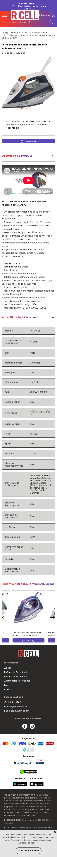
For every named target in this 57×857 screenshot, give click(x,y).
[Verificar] (28, 773)
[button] (24, 8)
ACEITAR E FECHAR (28, 850)
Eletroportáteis (19, 32)
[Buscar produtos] (51, 22)
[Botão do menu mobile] (4, 15)
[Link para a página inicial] (5, 32)
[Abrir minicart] (53, 15)
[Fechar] (55, 832)
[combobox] (28, 22)
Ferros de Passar (39, 32)
